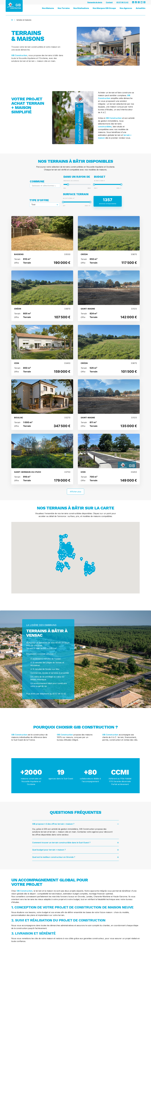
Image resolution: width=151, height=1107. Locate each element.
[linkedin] (133, 2)
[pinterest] (144, 2)
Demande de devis (94, 2)
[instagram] (139, 2)
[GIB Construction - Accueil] (14, 6)
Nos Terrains (64, 8)
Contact (109, 2)
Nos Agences (126, 8)
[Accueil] (12, 20)
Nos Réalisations (81, 8)
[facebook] (136, 2)
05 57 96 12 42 (122, 2)
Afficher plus (75, 491)
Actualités (140, 8)
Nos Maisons (48, 8)
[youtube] (142, 2)
